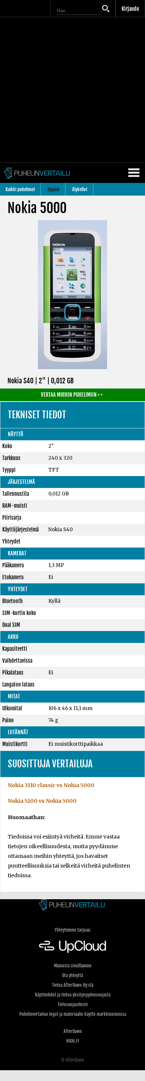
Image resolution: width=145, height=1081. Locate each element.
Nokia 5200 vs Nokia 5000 (42, 801)
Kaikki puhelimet (20, 189)
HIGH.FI (72, 1041)
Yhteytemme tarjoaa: (73, 930)
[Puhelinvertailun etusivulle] (72, 905)
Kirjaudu (130, 9)
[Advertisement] (72, 89)
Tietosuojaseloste (73, 1004)
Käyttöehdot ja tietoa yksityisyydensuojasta (72, 995)
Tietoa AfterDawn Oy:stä (72, 985)
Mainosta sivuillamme (72, 966)
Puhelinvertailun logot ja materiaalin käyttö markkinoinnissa (72, 1014)
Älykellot (79, 189)
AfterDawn (73, 1031)
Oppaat (53, 189)
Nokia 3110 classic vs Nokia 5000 (51, 785)
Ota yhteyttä (72, 975)
